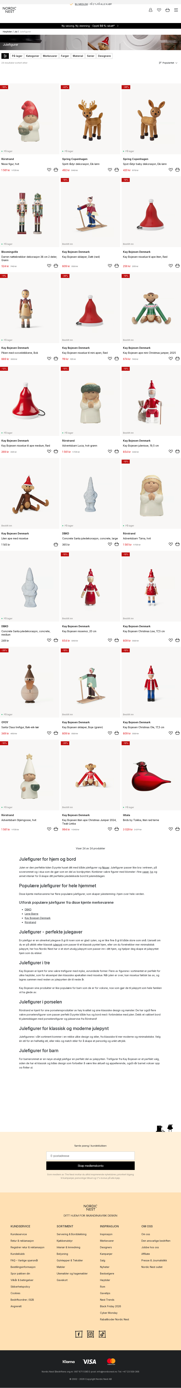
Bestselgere (107, 1273)
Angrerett (16, 1306)
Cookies (15, 1293)
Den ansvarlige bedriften (155, 1240)
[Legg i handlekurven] (56, 169)
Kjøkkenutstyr (65, 1240)
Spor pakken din (20, 1273)
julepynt (57, 944)
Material (78, 55)
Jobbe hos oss (150, 1247)
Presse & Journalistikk (154, 1260)
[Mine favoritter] (159, 10)
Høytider (7, 31)
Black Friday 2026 (110, 1306)
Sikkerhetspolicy (20, 1286)
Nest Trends (107, 1299)
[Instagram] (90, 1334)
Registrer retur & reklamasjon (27, 1247)
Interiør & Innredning (68, 1247)
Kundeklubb (18, 1253)
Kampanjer (106, 1253)
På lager (17, 55)
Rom (102, 1286)
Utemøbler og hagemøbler (72, 1273)
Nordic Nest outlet (151, 1266)
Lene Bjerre (31, 913)
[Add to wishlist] (49, 169)
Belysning (62, 1253)
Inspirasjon (106, 1234)
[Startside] (9, 10)
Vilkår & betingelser (22, 1280)
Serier (90, 55)
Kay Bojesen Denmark (38, 917)
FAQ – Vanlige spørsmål (24, 1260)
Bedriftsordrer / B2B (22, 1299)
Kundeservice (19, 1234)
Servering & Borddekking (71, 1234)
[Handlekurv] (167, 10)
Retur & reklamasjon (22, 1240)
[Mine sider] (150, 10)
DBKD (28, 909)
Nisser (105, 867)
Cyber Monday (109, 1312)
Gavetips (105, 1293)
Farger (65, 55)
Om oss (145, 1234)
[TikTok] (102, 1334)
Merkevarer (50, 55)
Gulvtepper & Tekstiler (70, 1260)
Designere (104, 55)
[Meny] (176, 10)
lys (151, 871)
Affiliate (145, 1253)
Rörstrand (30, 922)
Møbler (61, 1266)
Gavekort (62, 1280)
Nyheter (104, 1266)
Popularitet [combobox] (168, 62)
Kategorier (32, 55)
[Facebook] (79, 1334)
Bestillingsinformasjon (23, 1266)
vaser (145, 871)
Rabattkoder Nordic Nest (114, 1319)
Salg (102, 1260)
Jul (15, 31)
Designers (106, 1247)
